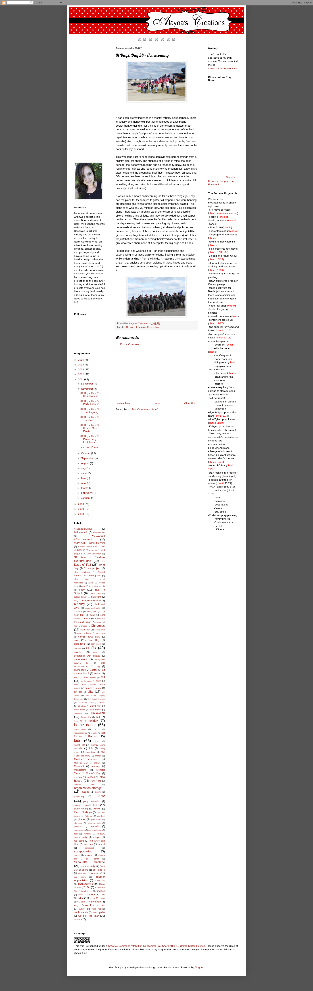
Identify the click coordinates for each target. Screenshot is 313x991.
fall (103, 677)
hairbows (78, 713)
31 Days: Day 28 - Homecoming (90, 395)
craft (76, 640)
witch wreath (81, 912)
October (86, 453)
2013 (81, 369)
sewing (89, 855)
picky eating (81, 808)
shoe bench (92, 859)
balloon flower (80, 597)
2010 (81, 504)
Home (157, 403)
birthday (79, 604)
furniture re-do (93, 688)
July (83, 468)
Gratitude (82, 706)
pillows (97, 808)
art (83, 586)
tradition (101, 891)
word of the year (88, 915)
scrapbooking (83, 851)
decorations (80, 659)
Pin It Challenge (83, 812)
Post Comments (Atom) (145, 409)
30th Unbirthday (94, 554)
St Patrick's (99, 870)
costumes (100, 633)
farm (98, 681)
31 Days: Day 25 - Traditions (90, 419)
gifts (90, 691)
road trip (88, 844)
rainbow (87, 834)
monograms (80, 770)
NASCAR (91, 777)
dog (98, 666)
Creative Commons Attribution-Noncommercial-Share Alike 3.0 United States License (156, 945)
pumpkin (94, 826)
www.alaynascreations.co (222, 68)
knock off (79, 745)
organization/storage (88, 788)
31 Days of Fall (89, 562)
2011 (81, 379)
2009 (81, 508)
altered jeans (94, 575)
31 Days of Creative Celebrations (143, 327)
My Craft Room (89, 447)
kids (77, 740)
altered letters (81, 579)
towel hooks (86, 891)
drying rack (80, 670)
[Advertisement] (156, 374)
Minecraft (79, 766)
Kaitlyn (92, 736)
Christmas (98, 625)
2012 (81, 374)
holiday (93, 720)
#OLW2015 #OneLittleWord (89, 543)
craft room (79, 644)
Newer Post (123, 403)
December (87, 383)
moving (78, 777)
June (84, 473)
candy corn (92, 611)
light (91, 748)
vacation (81, 902)
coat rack (85, 629)
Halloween (98, 713)
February (86, 492)
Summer (94, 873)
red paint (79, 841)
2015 (81, 359)
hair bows (95, 709)
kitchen (97, 741)
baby (82, 589)
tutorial (91, 894)
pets (86, 805)
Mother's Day (93, 773)
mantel (98, 756)
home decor (85, 725)
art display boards (97, 586)
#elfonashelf (80, 532)
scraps (77, 855)
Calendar (78, 611)
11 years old (91, 550)
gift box (78, 692)
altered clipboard (82, 572)
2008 (81, 514)
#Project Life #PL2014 (87, 547)
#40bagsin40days (83, 529)
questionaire (79, 830)
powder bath (94, 823)
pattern (77, 805)
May (84, 478)
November (87, 388)
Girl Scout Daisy (86, 703)
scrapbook (89, 848)
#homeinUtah (99, 532)
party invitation (91, 801)
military (97, 763)
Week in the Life (95, 905)
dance (96, 652)
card (92, 615)
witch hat (96, 909)
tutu (103, 895)
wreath (78, 919)
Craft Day (94, 640)
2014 (81, 364)
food (76, 685)
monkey (95, 766)
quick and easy (95, 830)
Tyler (80, 898)
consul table (99, 630)
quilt (76, 834)
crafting (77, 648)
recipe (96, 837)
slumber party (88, 866)
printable (78, 826)
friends (93, 685)
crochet (78, 652)
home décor (80, 729)
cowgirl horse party (89, 637)
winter (82, 909)
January (86, 497)
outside (85, 792)
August (85, 463)
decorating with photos (87, 656)
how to (96, 729)
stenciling (82, 873)
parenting (79, 796)
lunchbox (90, 752)
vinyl (76, 905)
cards (87, 618)
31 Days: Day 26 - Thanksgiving (90, 411)
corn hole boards (84, 633)
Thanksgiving (85, 883)
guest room (79, 710)
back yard (96, 593)
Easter (93, 669)
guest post (95, 706)
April (84, 483)
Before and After (91, 600)
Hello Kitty (79, 721)
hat (98, 717)
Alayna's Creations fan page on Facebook (221, 181)
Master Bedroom (85, 759)
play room (96, 819)
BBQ (76, 601)
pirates (81, 819)
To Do (87, 887)
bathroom (96, 597)
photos (95, 805)
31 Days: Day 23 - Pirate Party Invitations (90, 439)
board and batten (93, 608)
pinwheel (101, 816)
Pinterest (88, 816)
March (85, 487)
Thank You (100, 880)
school (101, 844)
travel (80, 895)
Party (100, 796)
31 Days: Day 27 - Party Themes (90, 403)
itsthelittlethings (80, 733)
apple (90, 583)
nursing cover (84, 784)
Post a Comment (129, 344)
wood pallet (99, 912)
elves (97, 673)
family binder (86, 681)
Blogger (199, 967)
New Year (96, 781)
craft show (96, 644)
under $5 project (97, 898)
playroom (78, 823)
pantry (98, 792)
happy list (86, 717)
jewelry (94, 733)
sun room (80, 877)
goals (102, 702)
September (88, 458)
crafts (91, 647)
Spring (85, 870)
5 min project (92, 568)
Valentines (95, 901)
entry (76, 677)
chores (84, 626)
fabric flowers (90, 677)
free (84, 685)
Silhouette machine (89, 862)
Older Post (190, 403)
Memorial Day (81, 763)
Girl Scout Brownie (96, 699)
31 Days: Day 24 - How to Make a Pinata (90, 428)
